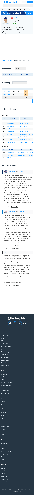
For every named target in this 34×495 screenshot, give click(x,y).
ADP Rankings (5, 393)
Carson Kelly (10, 121)
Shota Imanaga (11, 152)
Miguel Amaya (24, 121)
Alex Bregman (10, 131)
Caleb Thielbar (11, 158)
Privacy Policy (4, 479)
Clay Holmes (20, 152)
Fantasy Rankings (6, 385)
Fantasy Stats (11, 9)
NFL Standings (5, 357)
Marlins (22, 211)
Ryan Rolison (10, 155)
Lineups (3, 399)
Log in (24, 2)
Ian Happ (9, 134)
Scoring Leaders (5, 413)
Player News (4, 343)
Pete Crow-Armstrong (13, 137)
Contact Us (4, 473)
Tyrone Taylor (24, 137)
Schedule (3, 404)
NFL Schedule (5, 360)
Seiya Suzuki (10, 139)
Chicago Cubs (19, 18)
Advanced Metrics (6, 390)
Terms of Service (6, 482)
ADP (2, 349)
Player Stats (4, 335)
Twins (21, 171)
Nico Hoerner (23, 126)
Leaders (19, 9)
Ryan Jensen (12, 171)
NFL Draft (3, 363)
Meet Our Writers (6, 471)
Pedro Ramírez (24, 123)
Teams (3, 401)
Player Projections (6, 421)
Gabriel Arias (24, 129)
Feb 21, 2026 (6, 92)
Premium (30, 2)
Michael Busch (10, 123)
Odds (25, 9)
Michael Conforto (25, 134)
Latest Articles (5, 365)
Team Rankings (5, 352)
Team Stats (4, 354)
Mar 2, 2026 (6, 94)
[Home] (12, 2)
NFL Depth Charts (6, 346)
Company (3, 468)
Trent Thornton (21, 155)
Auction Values (5, 396)
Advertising (4, 476)
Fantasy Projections (6, 382)
